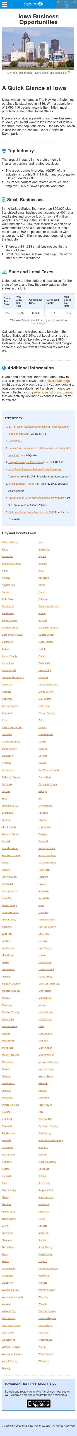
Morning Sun (45, 1047)
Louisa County (46, 969)
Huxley (42, 884)
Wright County (10, 1361)
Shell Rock (43, 1204)
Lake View (43, 933)
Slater (41, 1218)
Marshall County (11, 1012)
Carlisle (42, 649)
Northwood (8, 1083)
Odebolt (6, 1090)
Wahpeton (7, 1282)
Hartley (6, 869)
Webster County (47, 1311)
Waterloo (43, 1297)
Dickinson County (11, 777)
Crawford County (11, 741)
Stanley (42, 1240)
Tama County (45, 1254)
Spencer (42, 1225)
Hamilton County (11, 855)
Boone (41, 613)
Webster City (9, 1311)
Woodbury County (12, 1354)
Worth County (46, 1354)
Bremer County (10, 627)
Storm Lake (8, 1247)
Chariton (43, 677)
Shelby (5, 1197)
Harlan (5, 862)
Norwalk (42, 1083)
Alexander (7, 556)
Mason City (8, 1019)
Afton (5, 549)
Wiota (41, 1346)
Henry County (9, 876)
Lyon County (45, 976)
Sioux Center (9, 1211)
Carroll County (9, 656)
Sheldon (6, 1204)
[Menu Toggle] (5, 4)
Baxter (41, 592)
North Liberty (45, 1076)
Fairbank (43, 812)
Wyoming (43, 1361)
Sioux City (43, 1211)
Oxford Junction (10, 1104)
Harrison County (47, 862)
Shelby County (46, 1197)
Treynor (42, 1261)
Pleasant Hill (45, 1119)
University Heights (48, 1268)
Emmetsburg (45, 805)
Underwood (8, 1268)
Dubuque (7, 784)
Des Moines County (48, 770)
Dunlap (6, 791)
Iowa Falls (43, 898)
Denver (42, 762)
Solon (5, 1225)
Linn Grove (8, 955)
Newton (6, 1076)
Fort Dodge (44, 827)
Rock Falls (43, 1168)
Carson (42, 656)
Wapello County (10, 1289)
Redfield (42, 1154)
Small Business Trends (21, 483)
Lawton (6, 940)
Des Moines (8, 770)
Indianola (43, 891)
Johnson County (10, 912)
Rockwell (6, 1175)
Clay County (44, 698)
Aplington (43, 577)
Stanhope (7, 1240)
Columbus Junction (12, 727)
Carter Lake (8, 663)
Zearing (6, 1368)
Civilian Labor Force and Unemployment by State (36, 498)
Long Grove (44, 962)
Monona (43, 1040)
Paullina (6, 1111)
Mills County (45, 1033)
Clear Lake (43, 705)
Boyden (42, 620)
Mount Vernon (46, 1054)
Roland (42, 1175)
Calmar (5, 649)
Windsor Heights (11, 1346)
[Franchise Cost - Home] (33, 4)
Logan (5, 962)
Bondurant (8, 613)
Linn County (45, 948)
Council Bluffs (45, 734)
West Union (8, 1332)
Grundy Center (10, 848)
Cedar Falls (44, 663)
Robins (5, 1168)
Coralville (7, 734)
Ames (5, 570)
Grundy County (46, 848)
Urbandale (7, 1275)
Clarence (6, 691)
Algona (42, 556)
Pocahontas (8, 1133)
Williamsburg (45, 1339)
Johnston (43, 912)
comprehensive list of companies (49, 392)
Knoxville (7, 926)
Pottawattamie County (50, 1140)
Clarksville (7, 698)
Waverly (42, 1304)
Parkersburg (45, 1104)
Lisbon (42, 955)
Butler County (45, 641)
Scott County (9, 1190)
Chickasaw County (48, 684)
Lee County (8, 948)
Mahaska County (11, 990)
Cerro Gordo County (13, 677)
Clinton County (46, 713)
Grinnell (6, 841)
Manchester (44, 990)
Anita (41, 570)
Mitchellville (8, 1040)
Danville (42, 748)
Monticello (7, 1047)
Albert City (44, 549)
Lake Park (7, 933)
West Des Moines (11, 1325)
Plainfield (7, 1119)
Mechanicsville (9, 1026)
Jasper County (9, 905)
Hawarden (44, 869)
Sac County (44, 1183)
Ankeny (6, 577)
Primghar (43, 1147)
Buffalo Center (46, 634)
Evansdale (7, 812)
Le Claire (42, 940)
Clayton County (10, 705)
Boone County (9, 620)
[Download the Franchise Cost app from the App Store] (38, 1403)
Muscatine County (48, 1062)
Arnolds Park (9, 584)
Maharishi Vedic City (49, 983)
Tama (5, 1254)
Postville (6, 1140)
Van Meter (44, 1275)
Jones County (9, 919)
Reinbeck (7, 1161)
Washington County (12, 1297)
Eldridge (42, 791)
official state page (57, 380)
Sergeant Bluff (46, 1190)
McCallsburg (45, 1019)
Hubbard (43, 876)
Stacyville (43, 1232)
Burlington (7, 641)
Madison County (11, 983)
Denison (6, 762)
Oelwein (42, 1090)
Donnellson (44, 777)
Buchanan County (48, 627)
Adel (40, 542)
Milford (6, 1033)
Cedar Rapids (9, 670)
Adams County (10, 542)
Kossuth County (47, 926)
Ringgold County (47, 1161)
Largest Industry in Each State (25, 462)
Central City (44, 670)
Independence (9, 891)
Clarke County (46, 691)
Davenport (7, 755)
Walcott (42, 1282)
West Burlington (47, 1318)
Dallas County (9, 748)
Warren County (46, 1289)
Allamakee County (11, 563)
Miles (41, 1026)
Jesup (41, 905)
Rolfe (4, 1183)
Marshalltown (45, 1012)
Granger (42, 834)
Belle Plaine (8, 599)
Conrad (42, 727)
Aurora (5, 592)
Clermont (7, 713)
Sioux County (9, 1218)
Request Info (66, 4)
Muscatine (7, 1062)
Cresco (42, 741)
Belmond (43, 599)
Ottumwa (43, 1097)
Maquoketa (44, 997)
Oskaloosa (7, 1097)
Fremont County (11, 834)
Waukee (6, 1304)
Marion (42, 1005)
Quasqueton (8, 1154)
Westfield (43, 1332)
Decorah (42, 755)
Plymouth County (47, 1126)
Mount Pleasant (10, 1054)
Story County (45, 1247)
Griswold (43, 841)
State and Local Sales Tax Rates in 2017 (31, 512)
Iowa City (7, 898)
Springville (7, 1232)
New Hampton (46, 1069)
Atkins (41, 584)
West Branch (8, 1318)
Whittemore (8, 1339)
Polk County (45, 1133)
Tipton (5, 1261)
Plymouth (7, 1126)
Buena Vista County (12, 634)
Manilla (6, 997)
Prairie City (7, 1147)
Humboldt (7, 884)
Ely (40, 798)
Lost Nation (8, 969)
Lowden (6, 976)
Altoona (42, 563)
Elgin (4, 798)
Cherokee (7, 684)
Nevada (6, 1069)
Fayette (42, 819)
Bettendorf (8, 606)
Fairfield (6, 819)
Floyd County (9, 827)
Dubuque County (47, 784)
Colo (40, 720)
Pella (41, 1111)
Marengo (7, 1005)
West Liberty (45, 1325)
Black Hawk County (48, 606)
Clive (4, 720)
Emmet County (10, 805)
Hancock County (47, 855)
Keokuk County (46, 919)
